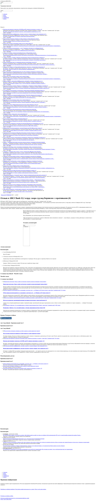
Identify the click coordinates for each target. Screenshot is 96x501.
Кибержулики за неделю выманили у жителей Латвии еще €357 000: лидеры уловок (22, 128)
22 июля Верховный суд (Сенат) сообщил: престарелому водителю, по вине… (20, 172)
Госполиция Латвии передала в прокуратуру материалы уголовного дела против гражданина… (24, 59)
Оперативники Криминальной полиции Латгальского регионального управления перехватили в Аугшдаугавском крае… (30, 55)
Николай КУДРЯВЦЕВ (6, 195)
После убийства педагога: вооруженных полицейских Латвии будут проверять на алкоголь (24, 137)
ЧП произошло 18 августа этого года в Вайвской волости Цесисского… (19, 50)
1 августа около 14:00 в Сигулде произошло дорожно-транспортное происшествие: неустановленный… (26, 111)
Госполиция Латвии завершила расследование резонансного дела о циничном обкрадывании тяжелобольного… (28, 154)
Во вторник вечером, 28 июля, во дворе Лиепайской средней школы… (19, 139)
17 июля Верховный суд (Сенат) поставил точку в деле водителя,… (18, 191)
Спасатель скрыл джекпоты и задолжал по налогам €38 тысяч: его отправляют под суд (23, 123)
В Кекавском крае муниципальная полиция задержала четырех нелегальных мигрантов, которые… (25, 74)
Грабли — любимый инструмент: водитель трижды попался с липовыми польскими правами (24, 142)
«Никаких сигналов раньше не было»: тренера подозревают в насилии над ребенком (22, 156)
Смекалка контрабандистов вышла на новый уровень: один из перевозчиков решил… (22, 163)
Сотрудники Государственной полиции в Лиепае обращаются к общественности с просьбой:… (24, 102)
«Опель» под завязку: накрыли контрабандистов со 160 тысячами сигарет (19, 52)
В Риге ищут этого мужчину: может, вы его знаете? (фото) (16, 76)
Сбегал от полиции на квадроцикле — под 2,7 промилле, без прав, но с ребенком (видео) (23, 48)
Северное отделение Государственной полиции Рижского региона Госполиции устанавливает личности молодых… (29, 64)
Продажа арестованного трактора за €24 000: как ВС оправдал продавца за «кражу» (22, 29)
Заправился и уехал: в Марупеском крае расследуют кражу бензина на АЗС (20, 104)
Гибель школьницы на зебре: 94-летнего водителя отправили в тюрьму (19, 170)
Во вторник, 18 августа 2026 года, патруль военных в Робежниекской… (19, 69)
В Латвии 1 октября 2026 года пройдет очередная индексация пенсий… (19, 36)
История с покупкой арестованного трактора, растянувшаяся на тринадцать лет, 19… (22, 31)
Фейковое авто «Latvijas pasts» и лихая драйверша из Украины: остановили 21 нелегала (22, 161)
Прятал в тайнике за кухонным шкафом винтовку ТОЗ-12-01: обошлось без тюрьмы (22, 95)
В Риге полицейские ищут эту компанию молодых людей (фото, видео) (20, 62)
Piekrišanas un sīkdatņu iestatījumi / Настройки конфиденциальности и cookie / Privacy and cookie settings (23, 489)
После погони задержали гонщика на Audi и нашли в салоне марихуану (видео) (21, 38)
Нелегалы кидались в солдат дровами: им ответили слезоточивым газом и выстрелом (22, 184)
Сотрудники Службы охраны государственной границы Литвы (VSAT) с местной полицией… (24, 177)
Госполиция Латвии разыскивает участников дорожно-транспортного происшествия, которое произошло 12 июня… (29, 149)
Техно (4, 15)
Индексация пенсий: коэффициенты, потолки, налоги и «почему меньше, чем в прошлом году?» (24, 34)
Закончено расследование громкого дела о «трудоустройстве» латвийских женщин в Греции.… (24, 83)
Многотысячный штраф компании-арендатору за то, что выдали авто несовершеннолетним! (23, 438)
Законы (4, 18)
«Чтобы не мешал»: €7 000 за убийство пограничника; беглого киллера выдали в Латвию (23, 57)
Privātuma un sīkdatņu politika (7, 495)
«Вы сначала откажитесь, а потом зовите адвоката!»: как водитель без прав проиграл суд (23, 189)
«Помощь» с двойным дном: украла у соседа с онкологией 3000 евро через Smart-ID (22, 151)
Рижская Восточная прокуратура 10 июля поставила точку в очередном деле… (20, 182)
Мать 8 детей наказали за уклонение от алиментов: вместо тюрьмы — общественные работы (24, 179)
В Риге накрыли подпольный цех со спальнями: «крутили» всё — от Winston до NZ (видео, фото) (25, 363)
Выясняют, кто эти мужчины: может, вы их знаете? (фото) (16, 99)
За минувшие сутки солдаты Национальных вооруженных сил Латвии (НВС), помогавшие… (24, 186)
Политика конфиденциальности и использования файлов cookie (15, 498)
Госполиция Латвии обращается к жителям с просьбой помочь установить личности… (22, 121)
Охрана (4, 16)
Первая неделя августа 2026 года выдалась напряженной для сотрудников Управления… (23, 92)
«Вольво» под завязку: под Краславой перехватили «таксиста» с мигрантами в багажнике (24, 67)
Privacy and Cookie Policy (6, 499)
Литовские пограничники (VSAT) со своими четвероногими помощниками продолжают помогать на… (26, 88)
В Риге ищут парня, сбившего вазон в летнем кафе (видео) (16, 165)
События (5, 14)
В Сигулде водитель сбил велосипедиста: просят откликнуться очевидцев (19, 109)
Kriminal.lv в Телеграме (7, 318)
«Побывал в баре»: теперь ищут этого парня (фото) (15, 114)
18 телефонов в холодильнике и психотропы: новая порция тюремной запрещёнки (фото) (24, 90)
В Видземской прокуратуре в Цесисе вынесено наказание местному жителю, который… (23, 144)
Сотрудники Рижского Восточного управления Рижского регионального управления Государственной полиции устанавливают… (32, 116)
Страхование (6, 17)
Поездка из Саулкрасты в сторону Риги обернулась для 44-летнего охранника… (21, 135)
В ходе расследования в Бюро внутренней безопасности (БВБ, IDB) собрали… (20, 125)
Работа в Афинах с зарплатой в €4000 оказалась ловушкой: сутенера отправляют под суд (23, 81)
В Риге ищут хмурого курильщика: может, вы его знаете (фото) (18, 43)
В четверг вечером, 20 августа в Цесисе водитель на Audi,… (16, 41)
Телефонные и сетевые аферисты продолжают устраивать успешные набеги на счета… (22, 130)
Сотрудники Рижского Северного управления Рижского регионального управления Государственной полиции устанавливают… (32, 45)
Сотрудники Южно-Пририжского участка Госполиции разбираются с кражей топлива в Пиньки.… (25, 106)
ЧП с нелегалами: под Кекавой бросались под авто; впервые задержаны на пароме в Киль (23, 71)
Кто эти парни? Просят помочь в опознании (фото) (15, 118)
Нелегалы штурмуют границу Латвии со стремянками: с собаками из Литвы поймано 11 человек (25, 85)
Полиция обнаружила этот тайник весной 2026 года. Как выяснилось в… (19, 97)
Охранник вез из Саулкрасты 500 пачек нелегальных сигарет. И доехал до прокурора (23, 132)
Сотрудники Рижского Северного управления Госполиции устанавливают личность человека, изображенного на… (29, 168)
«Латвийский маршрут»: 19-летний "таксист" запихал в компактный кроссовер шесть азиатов (25, 175)
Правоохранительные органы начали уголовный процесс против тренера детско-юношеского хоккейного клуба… (28, 158)
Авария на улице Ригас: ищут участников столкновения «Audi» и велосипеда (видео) (22, 146)
